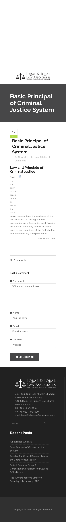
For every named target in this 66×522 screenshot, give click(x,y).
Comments (20, 160)
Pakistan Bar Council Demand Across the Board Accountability (29, 458)
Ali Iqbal (22, 157)
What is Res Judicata (21, 442)
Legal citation (41, 157)
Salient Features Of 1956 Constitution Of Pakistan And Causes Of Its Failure (29, 468)
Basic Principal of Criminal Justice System (27, 449)
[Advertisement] (33, 34)
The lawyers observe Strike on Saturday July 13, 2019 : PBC (26, 479)
